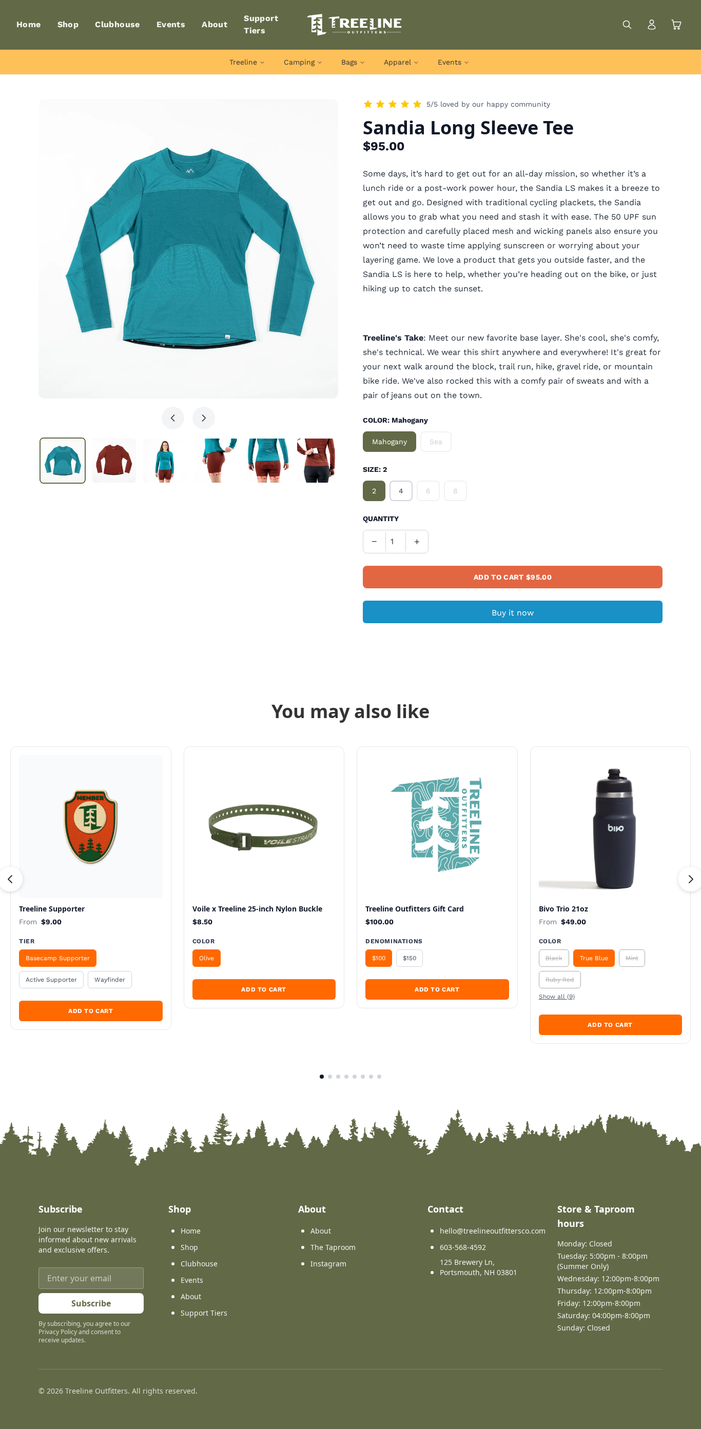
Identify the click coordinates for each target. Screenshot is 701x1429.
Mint (632, 958)
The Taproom (333, 1247)
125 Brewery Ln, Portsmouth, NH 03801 (478, 1267)
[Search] (627, 24)
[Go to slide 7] (371, 1077)
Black (554, 958)
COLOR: (395, 420)
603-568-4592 (463, 1247)
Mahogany (389, 442)
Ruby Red (560, 979)
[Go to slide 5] (355, 1077)
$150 (409, 958)
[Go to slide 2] (330, 1077)
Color (203, 941)
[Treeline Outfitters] (354, 24)
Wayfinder (109, 979)
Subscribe (91, 1303)
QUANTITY (381, 518)
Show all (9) (557, 996)
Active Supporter (51, 979)
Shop (68, 24)
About (214, 24)
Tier (26, 941)
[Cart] (676, 24)
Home (28, 24)
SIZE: (375, 469)
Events (171, 24)
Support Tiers (204, 1313)
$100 (378, 958)
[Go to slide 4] (346, 1077)
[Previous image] (173, 418)
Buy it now (513, 613)
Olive (206, 958)
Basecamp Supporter (58, 958)
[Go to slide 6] (363, 1077)
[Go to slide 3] (338, 1077)
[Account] (652, 24)
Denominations (394, 941)
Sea (436, 442)
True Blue (594, 958)
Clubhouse (117, 24)
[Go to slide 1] (322, 1077)
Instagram (328, 1263)
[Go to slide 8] (379, 1077)
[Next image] (203, 418)
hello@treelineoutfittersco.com (493, 1231)
